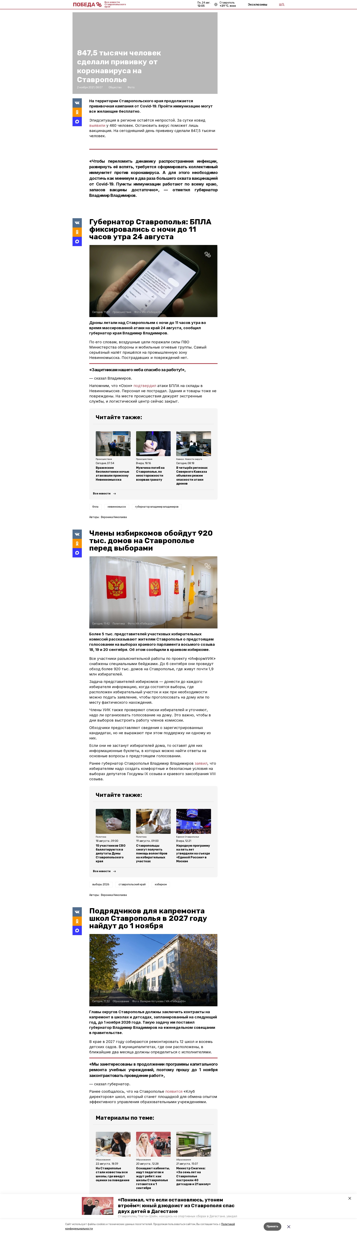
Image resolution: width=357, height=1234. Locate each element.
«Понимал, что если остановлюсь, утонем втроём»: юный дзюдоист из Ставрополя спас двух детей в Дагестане (176, 1205)
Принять (272, 1226)
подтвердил (145, 385)
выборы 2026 (100, 884)
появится (173, 1091)
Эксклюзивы (257, 4)
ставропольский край (132, 884)
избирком (161, 884)
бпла (95, 506)
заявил (201, 763)
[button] (97, 1206)
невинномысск (117, 506)
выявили (97, 125)
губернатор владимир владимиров (156, 506)
